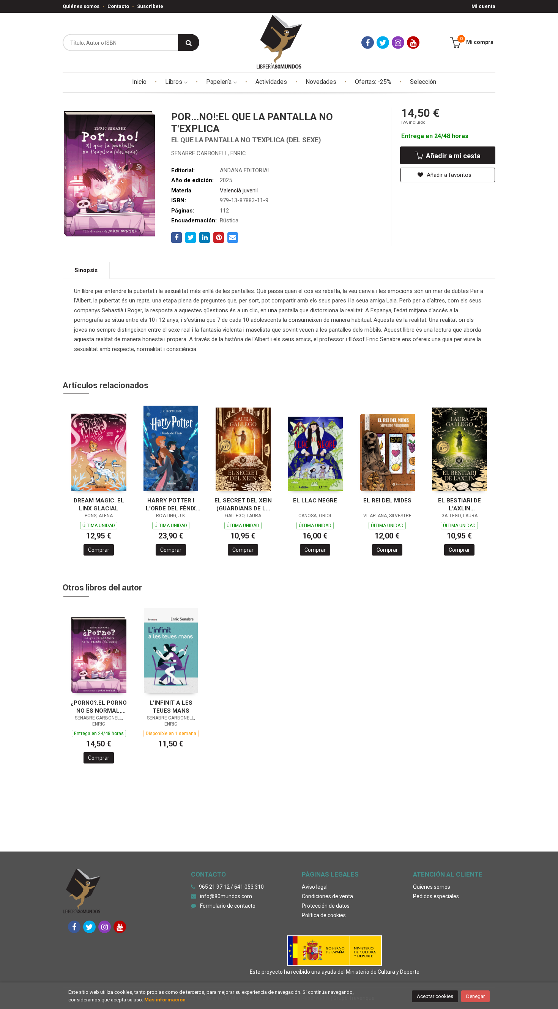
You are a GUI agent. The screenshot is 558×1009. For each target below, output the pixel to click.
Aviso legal (315, 887)
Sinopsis (86, 270)
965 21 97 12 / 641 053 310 (231, 887)
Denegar (475, 996)
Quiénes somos (81, 6)
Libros (174, 81)
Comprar (98, 550)
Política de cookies (324, 915)
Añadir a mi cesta (452, 156)
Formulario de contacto (227, 906)
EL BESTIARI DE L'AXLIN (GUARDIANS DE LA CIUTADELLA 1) (459, 504)
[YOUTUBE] (413, 42)
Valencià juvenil (239, 190)
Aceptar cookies (435, 996)
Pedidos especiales (436, 896)
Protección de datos (326, 906)
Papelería (219, 81)
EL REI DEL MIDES (387, 500)
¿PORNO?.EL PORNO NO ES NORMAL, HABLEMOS (99, 706)
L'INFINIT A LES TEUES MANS (171, 706)
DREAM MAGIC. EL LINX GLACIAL (99, 504)
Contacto (118, 6)
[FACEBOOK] (367, 42)
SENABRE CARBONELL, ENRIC (208, 153)
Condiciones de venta (327, 896)
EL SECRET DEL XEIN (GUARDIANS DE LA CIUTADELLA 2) (243, 504)
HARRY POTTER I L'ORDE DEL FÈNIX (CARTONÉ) (171, 504)
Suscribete (150, 6)
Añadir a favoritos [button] (448, 175)
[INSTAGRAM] (398, 42)
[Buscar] (188, 42)
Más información (165, 1000)
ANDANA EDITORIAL (245, 170)
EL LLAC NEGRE (315, 500)
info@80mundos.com (226, 896)
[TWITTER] (383, 42)
